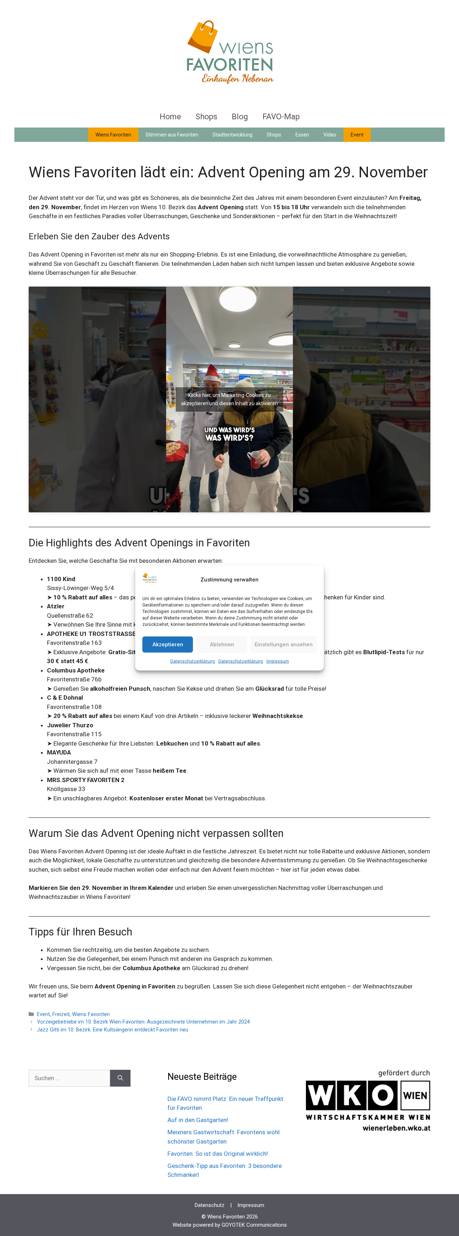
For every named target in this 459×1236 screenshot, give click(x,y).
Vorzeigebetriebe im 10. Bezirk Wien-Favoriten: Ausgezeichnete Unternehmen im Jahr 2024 (143, 1022)
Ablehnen (222, 644)
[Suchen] (120, 1078)
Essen (302, 135)
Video (329, 135)
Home (170, 116)
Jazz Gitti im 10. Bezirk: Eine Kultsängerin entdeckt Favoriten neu (112, 1030)
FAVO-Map (281, 116)
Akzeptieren (167, 644)
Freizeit (61, 1014)
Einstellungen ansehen (284, 644)
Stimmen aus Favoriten (172, 135)
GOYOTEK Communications (254, 1225)
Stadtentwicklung (232, 135)
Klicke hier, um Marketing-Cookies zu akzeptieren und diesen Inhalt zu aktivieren (229, 399)
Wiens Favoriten (113, 135)
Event (357, 135)
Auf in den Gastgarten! (197, 1120)
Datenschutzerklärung (192, 660)
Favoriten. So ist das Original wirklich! (217, 1153)
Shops (206, 116)
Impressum (277, 660)
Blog (240, 116)
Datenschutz (209, 1205)
